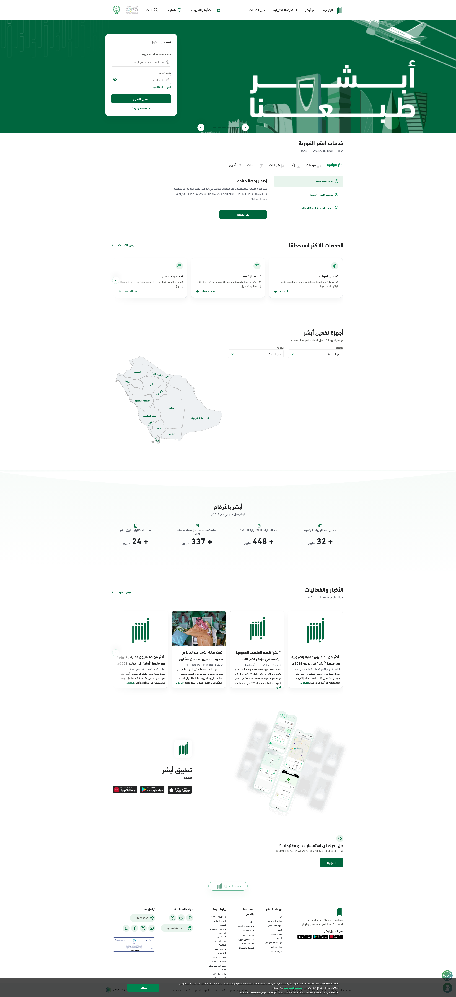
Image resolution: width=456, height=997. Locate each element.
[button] (331, 862)
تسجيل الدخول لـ (232, 886)
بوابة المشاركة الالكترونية (220, 951)
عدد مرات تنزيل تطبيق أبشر (135, 530)
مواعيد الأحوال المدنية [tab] (321, 194)
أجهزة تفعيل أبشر (323, 332)
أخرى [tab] (232, 164)
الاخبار (280, 930)
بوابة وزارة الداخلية (218, 916)
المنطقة (339, 347)
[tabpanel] (228, 197)
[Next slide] (200, 127)
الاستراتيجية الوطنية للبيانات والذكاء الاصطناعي (218, 932)
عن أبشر (310, 9)
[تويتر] (143, 928)
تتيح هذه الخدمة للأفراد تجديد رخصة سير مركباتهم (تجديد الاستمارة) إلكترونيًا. (151, 283)
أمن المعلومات (276, 951)
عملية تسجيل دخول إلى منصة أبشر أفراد (197, 530)
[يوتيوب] (152, 928)
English (171, 10)
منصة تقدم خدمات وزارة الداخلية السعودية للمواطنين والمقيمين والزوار (322, 921)
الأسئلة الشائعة (248, 930)
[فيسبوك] (135, 928)
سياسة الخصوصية (275, 921)
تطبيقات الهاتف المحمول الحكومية (218, 975)
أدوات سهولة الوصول (273, 942)
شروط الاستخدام (275, 925)
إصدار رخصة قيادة (252, 180)
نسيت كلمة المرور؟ (161, 87)
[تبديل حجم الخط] (181, 918)
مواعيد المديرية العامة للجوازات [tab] (317, 208)
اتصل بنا (331, 862)
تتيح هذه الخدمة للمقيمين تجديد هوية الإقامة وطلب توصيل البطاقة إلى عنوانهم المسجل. (229, 283)
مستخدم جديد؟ (141, 108)
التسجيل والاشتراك (246, 947)
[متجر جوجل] (152, 790)
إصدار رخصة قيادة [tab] (324, 181)
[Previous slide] (245, 127)
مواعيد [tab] (332, 164)
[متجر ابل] (179, 790)
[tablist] (228, 164)
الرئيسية (328, 9)
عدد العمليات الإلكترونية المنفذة (259, 530)
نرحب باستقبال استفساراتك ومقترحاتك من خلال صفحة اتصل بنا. (309, 850)
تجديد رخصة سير (172, 276)
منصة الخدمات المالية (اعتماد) (217, 967)
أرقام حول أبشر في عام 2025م (228, 514)
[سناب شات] (126, 928)
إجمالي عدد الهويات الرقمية (320, 530)
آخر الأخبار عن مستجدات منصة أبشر (324, 596)
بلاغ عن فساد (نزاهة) (246, 926)
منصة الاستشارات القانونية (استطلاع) (218, 959)
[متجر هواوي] (125, 790)
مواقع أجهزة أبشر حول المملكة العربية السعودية (317, 340)
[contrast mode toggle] (190, 918)
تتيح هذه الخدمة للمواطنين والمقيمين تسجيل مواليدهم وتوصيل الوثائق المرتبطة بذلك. (308, 283)
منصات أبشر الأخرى (205, 10)
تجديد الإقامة (252, 276)
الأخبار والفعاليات (323, 589)
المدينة (280, 347)
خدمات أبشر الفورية (321, 142)
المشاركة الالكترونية (285, 9)
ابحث (149, 10)
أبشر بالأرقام (228, 506)
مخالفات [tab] (252, 164)
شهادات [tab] (274, 164)
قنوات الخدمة (248, 935)
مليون (311, 543)
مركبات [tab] (311, 164)
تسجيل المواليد (328, 276)
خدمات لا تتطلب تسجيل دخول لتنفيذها (322, 150)
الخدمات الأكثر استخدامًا (316, 244)
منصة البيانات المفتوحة (220, 943)
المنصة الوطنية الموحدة (220, 922)
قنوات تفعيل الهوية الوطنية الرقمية (246, 941)
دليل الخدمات (257, 9)
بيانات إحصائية (276, 947)
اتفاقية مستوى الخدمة (276, 936)
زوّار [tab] (293, 164)
